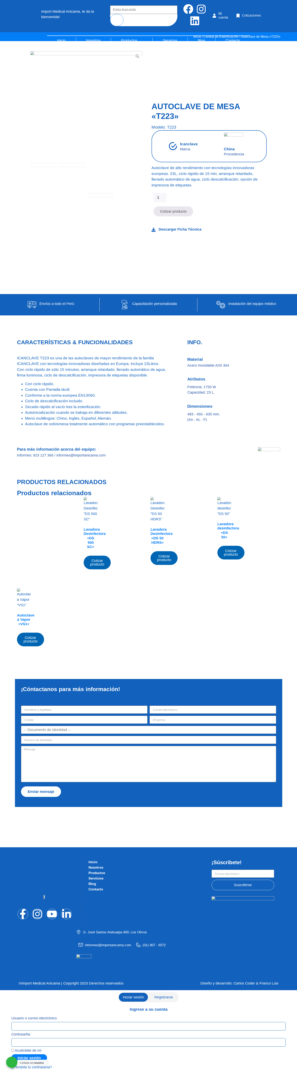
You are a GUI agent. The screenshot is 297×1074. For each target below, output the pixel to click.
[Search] (116, 20)
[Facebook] (188, 9)
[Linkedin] (195, 21)
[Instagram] (201, 9)
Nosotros (95, 867)
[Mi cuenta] (214, 16)
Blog (92, 884)
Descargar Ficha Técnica (180, 229)
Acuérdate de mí (27, 1050)
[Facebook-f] (23, 914)
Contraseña (20, 1034)
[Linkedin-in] (66, 914)
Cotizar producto (173, 211)
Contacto (95, 889)
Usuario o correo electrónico (34, 1018)
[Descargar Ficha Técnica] (154, 230)
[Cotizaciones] (238, 16)
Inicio (92, 862)
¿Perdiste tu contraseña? (31, 1067)
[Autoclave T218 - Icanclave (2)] (86, 107)
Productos (96, 873)
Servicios (95, 878)
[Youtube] (52, 914)
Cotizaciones (251, 15)
